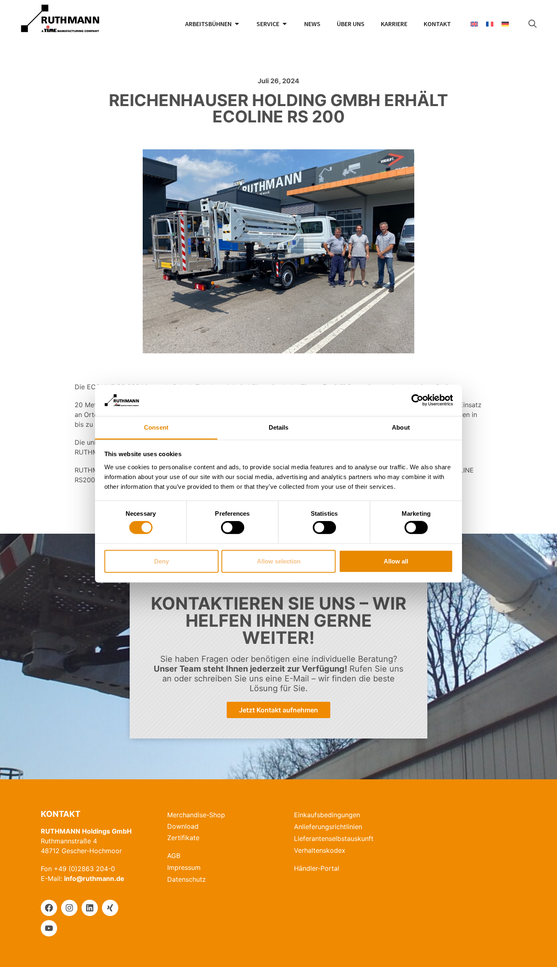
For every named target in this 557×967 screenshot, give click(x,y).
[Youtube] (49, 928)
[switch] (232, 527)
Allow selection (279, 560)
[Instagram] (69, 908)
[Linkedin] (90, 908)
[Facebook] (49, 908)
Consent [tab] (156, 427)
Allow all (396, 560)
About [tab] (401, 427)
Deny (161, 560)
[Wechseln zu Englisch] (474, 23)
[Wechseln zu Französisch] (489, 23)
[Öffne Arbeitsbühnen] (237, 24)
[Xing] (110, 908)
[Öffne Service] (284, 24)
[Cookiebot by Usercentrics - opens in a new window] (417, 400)
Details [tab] (279, 427)
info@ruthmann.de (94, 878)
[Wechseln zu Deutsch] (505, 23)
